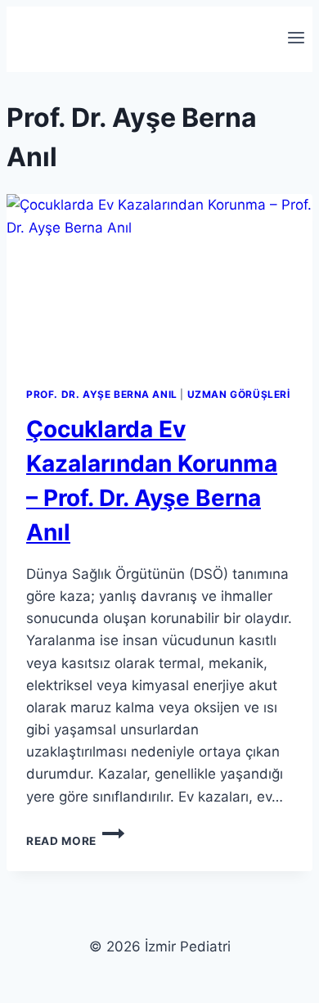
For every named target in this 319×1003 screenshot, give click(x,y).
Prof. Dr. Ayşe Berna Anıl (101, 394)
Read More (75, 840)
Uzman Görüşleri (238, 394)
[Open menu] (295, 39)
